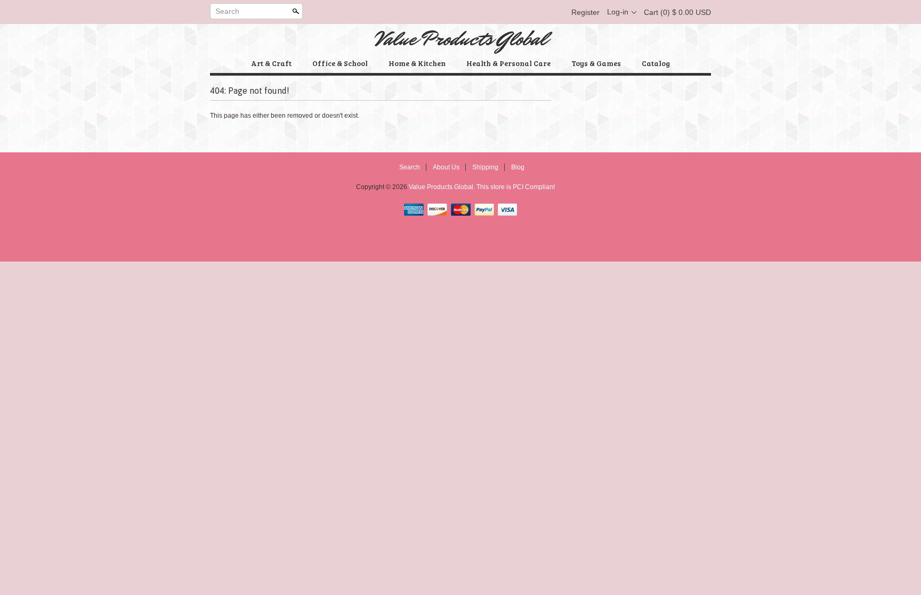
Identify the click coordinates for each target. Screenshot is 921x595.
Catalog (656, 63)
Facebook (501, 12)
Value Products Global (461, 39)
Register (585, 12)
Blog (517, 167)
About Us (446, 167)
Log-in (617, 11)
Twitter (519, 12)
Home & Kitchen (417, 63)
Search (227, 11)
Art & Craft (271, 63)
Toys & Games (596, 63)
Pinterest (537, 12)
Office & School (340, 63)
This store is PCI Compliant (515, 187)
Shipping (485, 167)
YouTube (555, 12)
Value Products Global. (442, 187)
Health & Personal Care (508, 63)
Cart (677, 12)
